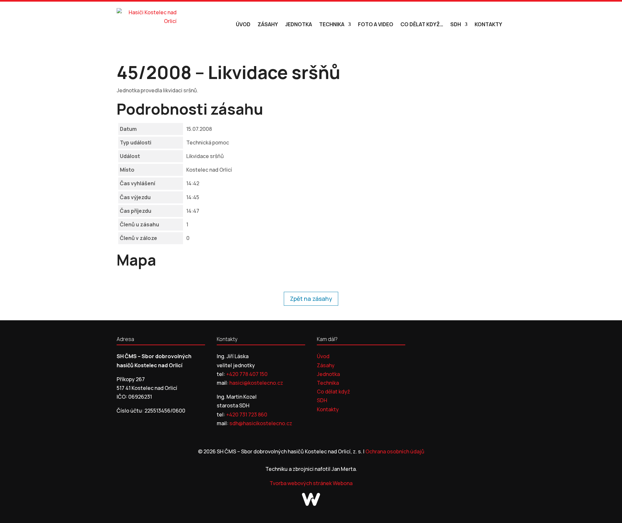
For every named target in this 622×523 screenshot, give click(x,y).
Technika (331, 24)
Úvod (243, 24)
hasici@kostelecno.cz (256, 382)
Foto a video (375, 24)
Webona (342, 483)
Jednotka (298, 24)
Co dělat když (333, 391)
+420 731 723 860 (246, 414)
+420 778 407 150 (247, 374)
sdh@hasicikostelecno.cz (260, 423)
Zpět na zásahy (311, 298)
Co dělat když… (421, 24)
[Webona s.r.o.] (311, 503)
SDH (455, 24)
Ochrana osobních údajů (394, 451)
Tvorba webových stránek (301, 483)
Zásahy (268, 24)
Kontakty (488, 24)
